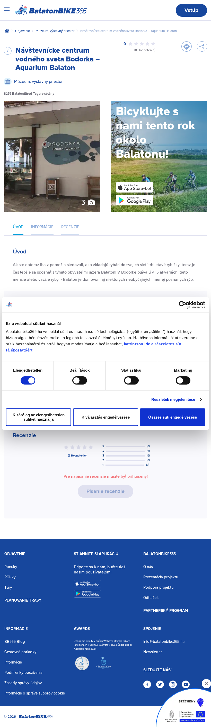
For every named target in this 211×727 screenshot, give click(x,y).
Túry (8, 587)
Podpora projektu (158, 587)
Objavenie (22, 31)
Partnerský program (165, 610)
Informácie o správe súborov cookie (34, 693)
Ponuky (10, 566)
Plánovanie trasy (22, 600)
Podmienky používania (23, 672)
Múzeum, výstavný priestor (55, 31)
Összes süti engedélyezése (172, 417)
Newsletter (152, 652)
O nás (148, 566)
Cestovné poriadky (20, 652)
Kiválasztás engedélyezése (106, 417)
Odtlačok (151, 597)
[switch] (79, 380)
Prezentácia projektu (160, 577)
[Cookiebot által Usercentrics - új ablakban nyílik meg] (182, 305)
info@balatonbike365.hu (163, 641)
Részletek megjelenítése (173, 399)
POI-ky (10, 577)
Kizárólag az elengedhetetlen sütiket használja (39, 417)
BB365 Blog (14, 641)
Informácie (16, 629)
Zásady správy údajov (23, 683)
